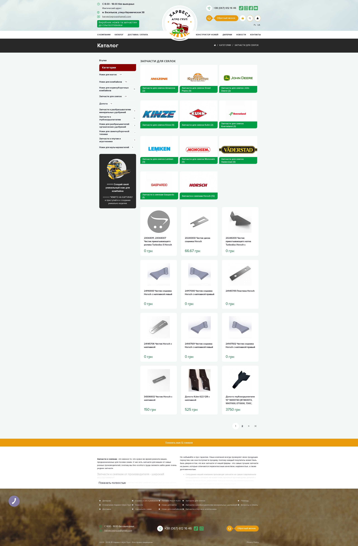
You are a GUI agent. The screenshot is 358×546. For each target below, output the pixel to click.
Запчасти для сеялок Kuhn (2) (197, 125)
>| (255, 426)
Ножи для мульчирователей (116, 147)
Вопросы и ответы (249, 505)
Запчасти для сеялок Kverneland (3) (232, 125)
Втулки (103, 60)
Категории (225, 45)
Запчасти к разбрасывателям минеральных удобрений (117, 111)
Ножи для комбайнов (113, 81)
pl (255, 25)
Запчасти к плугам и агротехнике (117, 140)
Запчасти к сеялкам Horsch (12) (198, 196)
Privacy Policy (253, 542)
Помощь (245, 501)
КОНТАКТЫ (255, 34)
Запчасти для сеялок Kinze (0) (158, 125)
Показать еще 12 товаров (179, 442)
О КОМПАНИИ (103, 34)
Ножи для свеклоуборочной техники (117, 133)
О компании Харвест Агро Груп (116, 505)
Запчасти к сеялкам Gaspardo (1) (158, 196)
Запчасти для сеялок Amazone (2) (158, 89)
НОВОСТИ (241, 34)
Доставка (106, 509)
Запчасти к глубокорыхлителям (117, 118)
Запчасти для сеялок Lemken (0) (157, 160)
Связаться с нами (143, 509)
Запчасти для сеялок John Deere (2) (235, 89)
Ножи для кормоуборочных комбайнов (117, 89)
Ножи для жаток (110, 74)
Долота (105, 103)
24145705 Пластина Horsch (240, 291)
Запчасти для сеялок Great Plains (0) (196, 89)
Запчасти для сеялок (247, 45)
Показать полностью (112, 482)
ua (258, 25)
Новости (139, 505)
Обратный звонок (226, 18)
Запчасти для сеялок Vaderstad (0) (232, 160)
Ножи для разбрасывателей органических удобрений (117, 125)
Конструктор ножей (207, 34)
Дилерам (227, 34)
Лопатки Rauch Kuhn (171, 501)
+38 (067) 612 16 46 (225, 8)
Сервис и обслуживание (146, 501)
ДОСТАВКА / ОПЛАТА (138, 34)
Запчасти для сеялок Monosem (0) (198, 160)
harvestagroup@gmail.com (116, 16)
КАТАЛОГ (119, 34)
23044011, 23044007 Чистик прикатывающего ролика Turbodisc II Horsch (158, 241)
